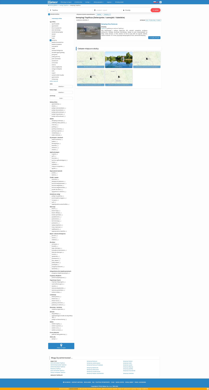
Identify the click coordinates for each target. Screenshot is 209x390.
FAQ (93, 382)
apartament (55, 26)
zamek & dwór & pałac (58, 75)
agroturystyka (55, 24)
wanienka (55, 268)
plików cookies (73, 389)
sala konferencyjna (58, 284)
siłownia (55, 239)
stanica (54, 65)
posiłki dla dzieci (57, 189)
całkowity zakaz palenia (59, 122)
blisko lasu (56, 298)
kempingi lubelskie (128, 373)
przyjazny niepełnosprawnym (61, 273)
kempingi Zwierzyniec (93, 369)
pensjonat (54, 54)
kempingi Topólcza (56, 368)
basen (54, 208)
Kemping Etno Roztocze (109, 24)
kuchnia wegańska (58, 185)
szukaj (156, 10)
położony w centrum (58, 305)
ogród (54, 168)
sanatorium (55, 60)
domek (54, 34)
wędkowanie (56, 229)
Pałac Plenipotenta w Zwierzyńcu (91, 85)
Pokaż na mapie (61, 347)
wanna (54, 175)
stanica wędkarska (57, 67)
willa (53, 71)
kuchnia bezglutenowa (59, 183)
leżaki (54, 162)
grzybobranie (56, 217)
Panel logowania (140, 382)
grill (54, 156)
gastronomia (55, 77)
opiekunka (55, 256)
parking (55, 127)
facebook (67, 382)
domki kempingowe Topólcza (58, 365)
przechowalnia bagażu (59, 198)
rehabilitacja (56, 133)
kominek (55, 158)
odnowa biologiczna (57, 50)
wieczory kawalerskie (58, 288)
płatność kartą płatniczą (59, 334)
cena (51, 84)
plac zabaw (56, 260)
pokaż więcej (53, 81)
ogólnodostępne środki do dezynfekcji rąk (62, 316)
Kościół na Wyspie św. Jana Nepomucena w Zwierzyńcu (119, 66)
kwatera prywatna (57, 44)
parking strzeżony (58, 129)
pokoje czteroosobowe (59, 108)
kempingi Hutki (127, 363)
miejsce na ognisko (58, 166)
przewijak (55, 264)
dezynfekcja (56, 313)
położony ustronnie (58, 302)
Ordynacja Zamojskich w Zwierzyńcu (147, 67)
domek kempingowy (57, 32)
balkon (54, 141)
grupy (54, 339)
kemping (54, 40)
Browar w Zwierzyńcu (90, 67)
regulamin (87, 382)
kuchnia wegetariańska (59, 187)
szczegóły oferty (153, 37)
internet (55, 124)
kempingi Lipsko (127, 365)
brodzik (55, 246)
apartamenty (56, 104)
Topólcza (103, 28)
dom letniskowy (56, 30)
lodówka (55, 164)
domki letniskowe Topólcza (58, 366)
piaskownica (56, 258)
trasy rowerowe (57, 227)
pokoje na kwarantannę (59, 319)
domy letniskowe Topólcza (58, 363)
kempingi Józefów (128, 369)
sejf (54, 202)
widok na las (56, 328)
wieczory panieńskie (58, 290)
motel (53, 48)
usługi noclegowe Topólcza (58, 372)
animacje (55, 244)
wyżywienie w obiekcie (59, 191)
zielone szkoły (56, 292)
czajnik (55, 154)
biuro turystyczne (56, 28)
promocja (52, 95)
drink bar (55, 179)
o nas (112, 382)
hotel (53, 38)
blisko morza (56, 300)
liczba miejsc (53, 90)
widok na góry (56, 324)
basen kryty (56, 210)
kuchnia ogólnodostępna (59, 160)
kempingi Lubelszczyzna (93, 363)
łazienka (55, 145)
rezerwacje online (57, 18)
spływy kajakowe (57, 225)
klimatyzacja (56, 143)
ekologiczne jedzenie (58, 181)
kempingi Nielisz (127, 361)
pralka (54, 173)
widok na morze (57, 330)
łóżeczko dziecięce (58, 252)
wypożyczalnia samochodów (60, 204)
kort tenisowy (56, 221)
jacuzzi (55, 235)
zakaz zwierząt (57, 135)
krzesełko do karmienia (59, 250)
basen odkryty (56, 212)
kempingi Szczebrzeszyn (93, 371)
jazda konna (56, 219)
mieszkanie (55, 46)
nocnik (54, 254)
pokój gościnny (56, 56)
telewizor (55, 147)
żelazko (55, 149)
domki (54, 106)
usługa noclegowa (57, 69)
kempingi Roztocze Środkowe (95, 365)
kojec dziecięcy (57, 248)
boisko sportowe (57, 215)
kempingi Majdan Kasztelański (95, 373)
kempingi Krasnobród (129, 370)
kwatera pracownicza (57, 42)
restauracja (55, 79)
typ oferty (52, 22)
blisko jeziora (56, 296)
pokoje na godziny (58, 196)
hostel (53, 36)
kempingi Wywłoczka (92, 367)
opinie (158, 20)
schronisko (55, 62)
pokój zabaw (56, 262)
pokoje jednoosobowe (59, 112)
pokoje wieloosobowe (58, 116)
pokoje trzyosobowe (58, 114)
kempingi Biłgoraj (128, 367)
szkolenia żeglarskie (58, 309)
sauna (54, 237)
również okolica (54, 14)
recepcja (55, 200)
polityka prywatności (103, 382)
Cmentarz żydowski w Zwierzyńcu (118, 85)
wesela (55, 286)
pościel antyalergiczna (59, 277)
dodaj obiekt (129, 382)
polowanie (55, 223)
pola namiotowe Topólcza (57, 370)
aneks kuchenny (57, 139)
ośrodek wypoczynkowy (58, 52)
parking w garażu (57, 131)
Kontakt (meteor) (77, 382)
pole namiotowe (56, 58)
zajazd (53, 73)
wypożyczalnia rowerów (59, 231)
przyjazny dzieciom (58, 266)
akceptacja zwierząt (58, 120)
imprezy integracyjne (58, 282)
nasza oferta (120, 382)
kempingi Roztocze (92, 361)
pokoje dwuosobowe (58, 110)
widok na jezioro (57, 326)
